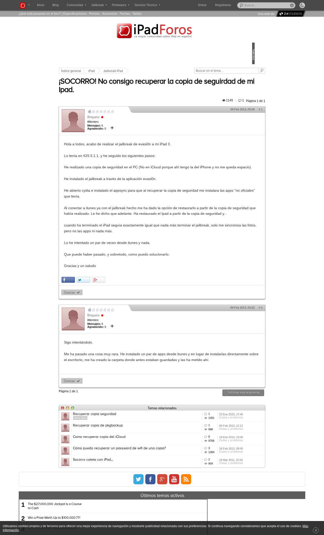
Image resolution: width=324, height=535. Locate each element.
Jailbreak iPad (148, 71)
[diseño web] (290, 13)
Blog (55, 5)
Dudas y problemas (207, 454)
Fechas (125, 13)
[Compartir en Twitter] (118, 303)
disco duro (115, 447)
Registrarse (239, 5)
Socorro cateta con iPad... (128, 518)
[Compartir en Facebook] (103, 303)
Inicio (40, 5)
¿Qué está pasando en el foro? (39, 13)
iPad (127, 71)
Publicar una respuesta (208, 421)
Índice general (106, 71)
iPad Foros (162, 31)
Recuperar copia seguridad (129, 443)
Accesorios (109, 13)
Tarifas (136, 13)
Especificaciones (75, 13)
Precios (94, 13)
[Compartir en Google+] (133, 303)
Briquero (129, 122)
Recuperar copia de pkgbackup (133, 462)
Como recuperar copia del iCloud (134, 481)
